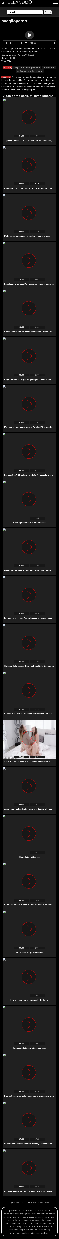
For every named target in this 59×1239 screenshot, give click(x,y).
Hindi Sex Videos (35, 1202)
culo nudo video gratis (20, 1213)
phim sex (15, 1202)
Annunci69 (23, 55)
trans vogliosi (23, 1233)
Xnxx (23, 1202)
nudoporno (49, 67)
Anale (15, 55)
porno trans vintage (38, 1223)
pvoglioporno (15, 1210)
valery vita (17, 1220)
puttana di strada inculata (29, 71)
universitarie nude (40, 1213)
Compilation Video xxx (29, 857)
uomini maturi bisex (18, 1223)
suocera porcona (31, 1220)
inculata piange (36, 1226)
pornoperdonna (42, 1217)
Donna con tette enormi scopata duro (29, 1048)
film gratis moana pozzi (23, 1217)
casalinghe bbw (20, 1226)
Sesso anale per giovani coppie (29, 952)
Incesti (31, 55)
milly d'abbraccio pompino (27, 67)
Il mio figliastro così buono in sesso (29, 523)
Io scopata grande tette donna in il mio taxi (29, 1000)
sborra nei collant (31, 1210)
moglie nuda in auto (28, 1229)
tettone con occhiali (39, 1233)
